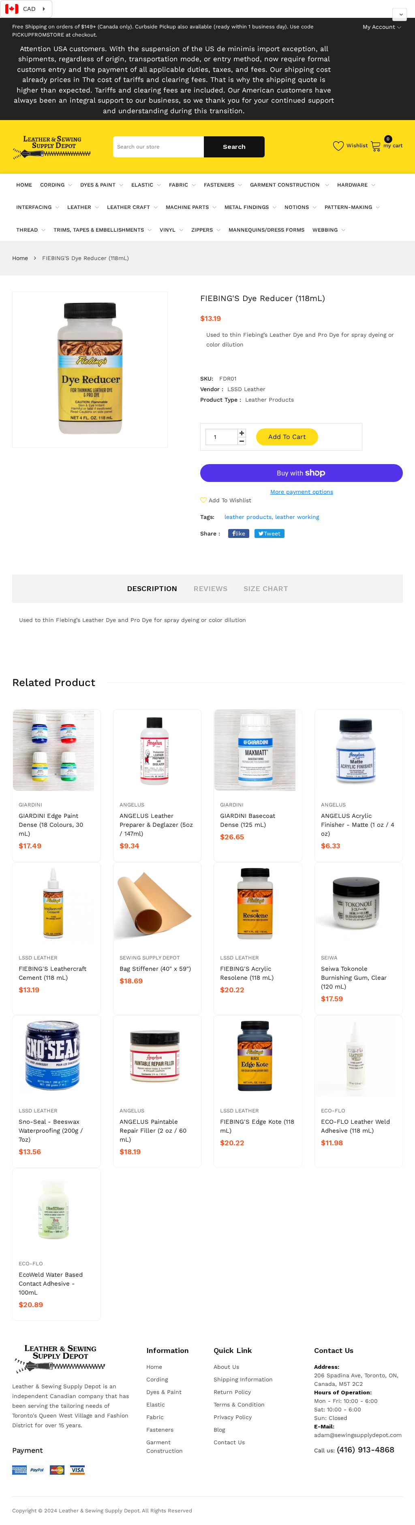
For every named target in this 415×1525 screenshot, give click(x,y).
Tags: (207, 517)
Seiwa (329, 958)
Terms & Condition (239, 1404)
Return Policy (232, 1392)
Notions (297, 207)
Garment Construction (285, 185)
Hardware (352, 185)
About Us (226, 1367)
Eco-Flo (333, 1111)
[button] (399, 14)
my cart (393, 144)
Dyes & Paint (98, 185)
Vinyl (167, 230)
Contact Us (229, 1442)
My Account (379, 27)
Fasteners (219, 185)
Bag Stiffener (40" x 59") (155, 968)
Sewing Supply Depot (150, 958)
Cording (52, 185)
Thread (27, 230)
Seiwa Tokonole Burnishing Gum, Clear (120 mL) (354, 977)
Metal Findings (247, 207)
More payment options (301, 491)
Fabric (178, 185)
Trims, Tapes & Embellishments (98, 230)
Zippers (202, 230)
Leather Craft (128, 207)
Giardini (30, 805)
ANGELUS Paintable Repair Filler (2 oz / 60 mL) (153, 1130)
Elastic (142, 185)
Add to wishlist (230, 500)
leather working (297, 517)
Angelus (132, 805)
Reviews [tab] (210, 588)
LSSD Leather (38, 958)
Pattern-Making (348, 207)
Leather (79, 207)
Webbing (325, 230)
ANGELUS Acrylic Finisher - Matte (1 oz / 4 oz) (357, 824)
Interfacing (33, 207)
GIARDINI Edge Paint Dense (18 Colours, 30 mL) (51, 824)
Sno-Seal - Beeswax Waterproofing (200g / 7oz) (51, 1130)
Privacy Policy (233, 1417)
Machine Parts (187, 207)
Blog (219, 1429)
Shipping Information (243, 1379)
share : (210, 533)
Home (20, 258)
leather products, (249, 517)
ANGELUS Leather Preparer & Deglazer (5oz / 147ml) (156, 824)
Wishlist (357, 145)
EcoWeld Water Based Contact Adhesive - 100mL (51, 1283)
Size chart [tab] (266, 588)
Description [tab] (152, 588)
